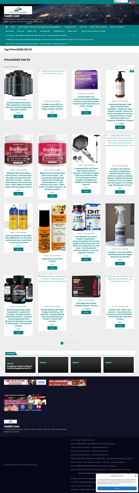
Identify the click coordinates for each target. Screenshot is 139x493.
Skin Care (20, 31)
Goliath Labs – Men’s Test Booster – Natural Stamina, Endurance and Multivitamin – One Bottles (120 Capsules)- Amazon (120, 314)
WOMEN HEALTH (59, 31)
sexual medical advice (98, 27)
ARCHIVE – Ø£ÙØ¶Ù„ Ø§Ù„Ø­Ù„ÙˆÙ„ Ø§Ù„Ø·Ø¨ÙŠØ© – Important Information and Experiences (93, 443)
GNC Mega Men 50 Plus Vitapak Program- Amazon (86, 304)
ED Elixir (25, 386)
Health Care (11, 16)
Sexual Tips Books (117, 27)
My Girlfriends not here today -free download (119, 469)
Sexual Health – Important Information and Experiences (39, 27)
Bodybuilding (45, 31)
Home (72, 440)
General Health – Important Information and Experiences (120, 458)
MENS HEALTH (10, 363)
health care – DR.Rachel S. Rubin (93, 31)
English (118, 1)
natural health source (69, 387)
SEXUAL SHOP (72, 31)
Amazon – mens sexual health (18, 99)
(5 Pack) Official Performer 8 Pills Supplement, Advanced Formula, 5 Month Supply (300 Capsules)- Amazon (18, 106)
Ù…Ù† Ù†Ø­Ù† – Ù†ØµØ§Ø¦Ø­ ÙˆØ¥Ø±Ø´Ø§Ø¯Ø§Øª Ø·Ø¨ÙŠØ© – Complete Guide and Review (36, 35)
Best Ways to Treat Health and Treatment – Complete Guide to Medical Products (36, 44)
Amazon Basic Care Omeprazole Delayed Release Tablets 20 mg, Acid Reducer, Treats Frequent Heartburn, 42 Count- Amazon (86, 101)
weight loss (32, 31)
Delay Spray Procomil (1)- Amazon (52, 260)
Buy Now (18, 116)
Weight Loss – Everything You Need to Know (81, 485)
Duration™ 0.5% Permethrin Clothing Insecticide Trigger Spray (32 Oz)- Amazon (120, 254)
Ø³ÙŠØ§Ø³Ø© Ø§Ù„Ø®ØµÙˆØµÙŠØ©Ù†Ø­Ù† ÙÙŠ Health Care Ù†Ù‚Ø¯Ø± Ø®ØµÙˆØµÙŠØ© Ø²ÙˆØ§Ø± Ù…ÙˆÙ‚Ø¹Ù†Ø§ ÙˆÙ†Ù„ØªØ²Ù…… (50, 39)
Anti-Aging (10, 31)
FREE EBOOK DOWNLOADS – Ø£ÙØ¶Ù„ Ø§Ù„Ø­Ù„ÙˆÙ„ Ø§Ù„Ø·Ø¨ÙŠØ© (88, 458)
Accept (117, 488)
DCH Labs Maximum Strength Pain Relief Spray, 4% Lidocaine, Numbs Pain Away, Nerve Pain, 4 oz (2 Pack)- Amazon (18, 239)
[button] (136, 476)
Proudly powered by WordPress (11, 464)
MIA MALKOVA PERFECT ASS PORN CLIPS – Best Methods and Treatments (89, 469)
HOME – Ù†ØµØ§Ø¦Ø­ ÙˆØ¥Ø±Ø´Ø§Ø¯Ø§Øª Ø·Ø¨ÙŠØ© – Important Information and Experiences (93, 466)
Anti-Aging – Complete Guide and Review (84, 440)
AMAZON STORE (70, 27)
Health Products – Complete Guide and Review (113, 462)
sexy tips (83, 27)
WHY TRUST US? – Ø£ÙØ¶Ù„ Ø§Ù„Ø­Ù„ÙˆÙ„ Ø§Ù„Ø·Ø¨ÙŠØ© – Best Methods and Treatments (93, 489)
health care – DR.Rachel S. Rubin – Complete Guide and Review (86, 462)
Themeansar (34, 464)
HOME (13, 27)
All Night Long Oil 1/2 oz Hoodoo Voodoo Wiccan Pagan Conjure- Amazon (52, 106)
